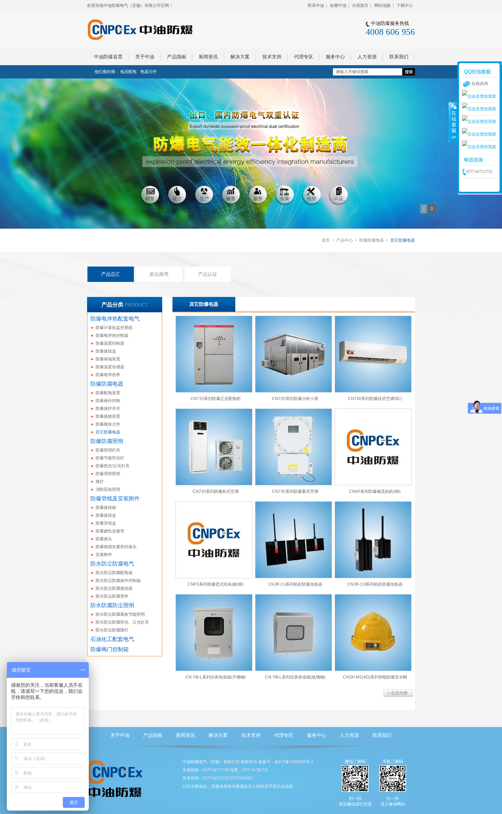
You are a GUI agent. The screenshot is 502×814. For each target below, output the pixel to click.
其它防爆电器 (108, 432)
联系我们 (382, 735)
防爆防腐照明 (106, 441)
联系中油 (316, 5)
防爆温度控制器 (110, 343)
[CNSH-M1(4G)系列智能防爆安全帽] (373, 632)
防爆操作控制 (108, 400)
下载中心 (404, 5)
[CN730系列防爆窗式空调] (293, 447)
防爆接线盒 (106, 351)
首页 (326, 240)
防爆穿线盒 (106, 523)
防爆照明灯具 (108, 450)
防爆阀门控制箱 (109, 649)
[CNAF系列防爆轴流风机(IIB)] (373, 447)
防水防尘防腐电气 (112, 564)
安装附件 (104, 554)
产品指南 (152, 735)
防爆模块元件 (108, 424)
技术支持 (251, 735)
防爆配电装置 (108, 392)
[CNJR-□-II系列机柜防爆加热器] (373, 539)
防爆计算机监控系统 (114, 327)
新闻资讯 (185, 735)
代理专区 (283, 735)
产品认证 (207, 274)
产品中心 (344, 240)
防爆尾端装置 (108, 359)
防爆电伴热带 (108, 374)
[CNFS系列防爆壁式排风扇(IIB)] (214, 539)
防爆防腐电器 (371, 240)
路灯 (100, 481)
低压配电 (128, 71)
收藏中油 (338, 5)
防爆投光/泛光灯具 (112, 465)
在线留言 (360, 5)
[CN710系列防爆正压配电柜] (214, 354)
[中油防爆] (251, 153)
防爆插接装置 (108, 416)
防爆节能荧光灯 (110, 458)
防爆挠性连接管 (110, 531)
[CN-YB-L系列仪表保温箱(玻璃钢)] (293, 632)
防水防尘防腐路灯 (112, 630)
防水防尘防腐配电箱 (114, 572)
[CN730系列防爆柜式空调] (214, 447)
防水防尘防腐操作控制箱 (118, 580)
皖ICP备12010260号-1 (294, 761)
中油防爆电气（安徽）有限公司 (211, 761)
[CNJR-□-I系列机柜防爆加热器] (293, 539)
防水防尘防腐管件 (112, 596)
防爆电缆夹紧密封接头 (116, 546)
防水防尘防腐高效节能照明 (120, 614)
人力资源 (349, 735)
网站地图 (382, 5)
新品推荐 (159, 274)
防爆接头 (104, 539)
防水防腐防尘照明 (112, 605)
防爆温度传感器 (110, 367)
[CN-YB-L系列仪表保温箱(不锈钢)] (214, 632)
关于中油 (119, 735)
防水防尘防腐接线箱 (114, 588)
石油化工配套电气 (112, 639)
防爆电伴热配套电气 (115, 319)
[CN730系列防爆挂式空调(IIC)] (373, 354)
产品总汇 (110, 274)
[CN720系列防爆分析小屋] (293, 354)
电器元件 (148, 71)
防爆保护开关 (108, 408)
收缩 (453, 122)
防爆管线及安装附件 (115, 498)
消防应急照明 (108, 489)
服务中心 (316, 735)
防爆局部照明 (108, 473)
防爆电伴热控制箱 (112, 335)
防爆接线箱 (106, 507)
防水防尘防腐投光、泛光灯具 (122, 622)
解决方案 (218, 735)
